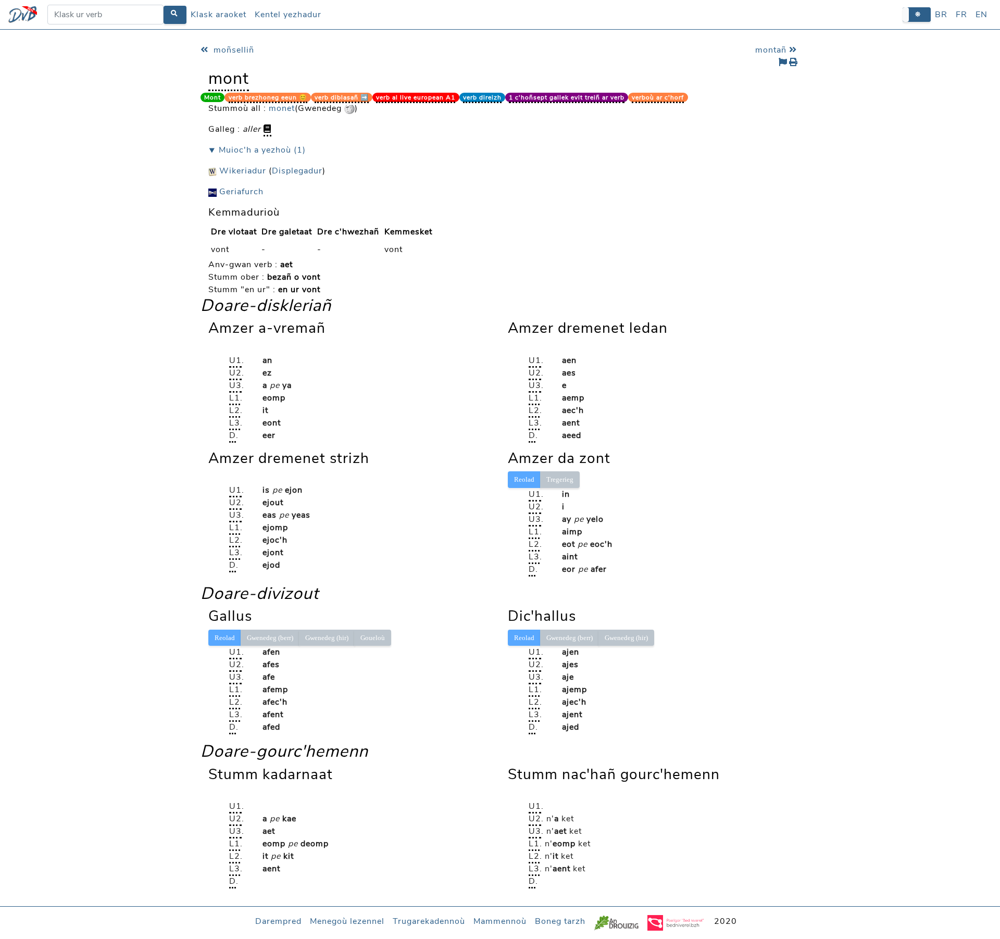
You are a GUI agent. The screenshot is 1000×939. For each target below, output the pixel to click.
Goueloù (372, 638)
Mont (212, 97)
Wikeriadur (241, 171)
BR (941, 14)
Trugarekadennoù (429, 921)
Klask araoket (218, 14)
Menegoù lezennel (347, 921)
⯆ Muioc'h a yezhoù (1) (257, 150)
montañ (772, 50)
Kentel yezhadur (288, 14)
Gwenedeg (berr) (270, 638)
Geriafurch (240, 191)
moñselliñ (232, 50)
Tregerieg (559, 479)
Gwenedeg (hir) (326, 638)
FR (961, 14)
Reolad (524, 479)
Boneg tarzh (560, 921)
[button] (917, 14)
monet (282, 108)
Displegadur (297, 171)
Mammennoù (500, 921)
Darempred (278, 921)
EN (982, 14)
